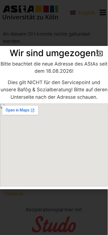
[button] (100, 53)
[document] (54, 117)
